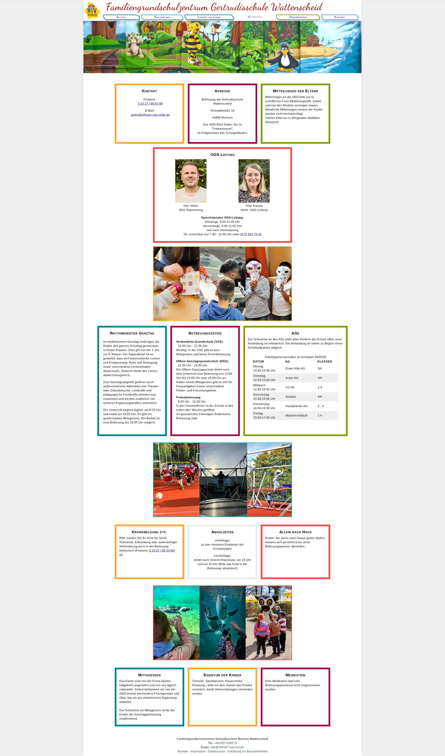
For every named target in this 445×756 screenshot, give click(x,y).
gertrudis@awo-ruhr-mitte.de (150, 114)
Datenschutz (216, 751)
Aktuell (121, 17)
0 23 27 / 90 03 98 (150, 103)
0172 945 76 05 (251, 234)
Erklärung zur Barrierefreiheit (247, 751)
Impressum (198, 751)
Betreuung (255, 16)
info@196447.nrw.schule (227, 747)
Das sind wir (162, 17)
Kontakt (339, 17)
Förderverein (298, 17)
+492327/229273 (225, 743)
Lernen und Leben (209, 17)
